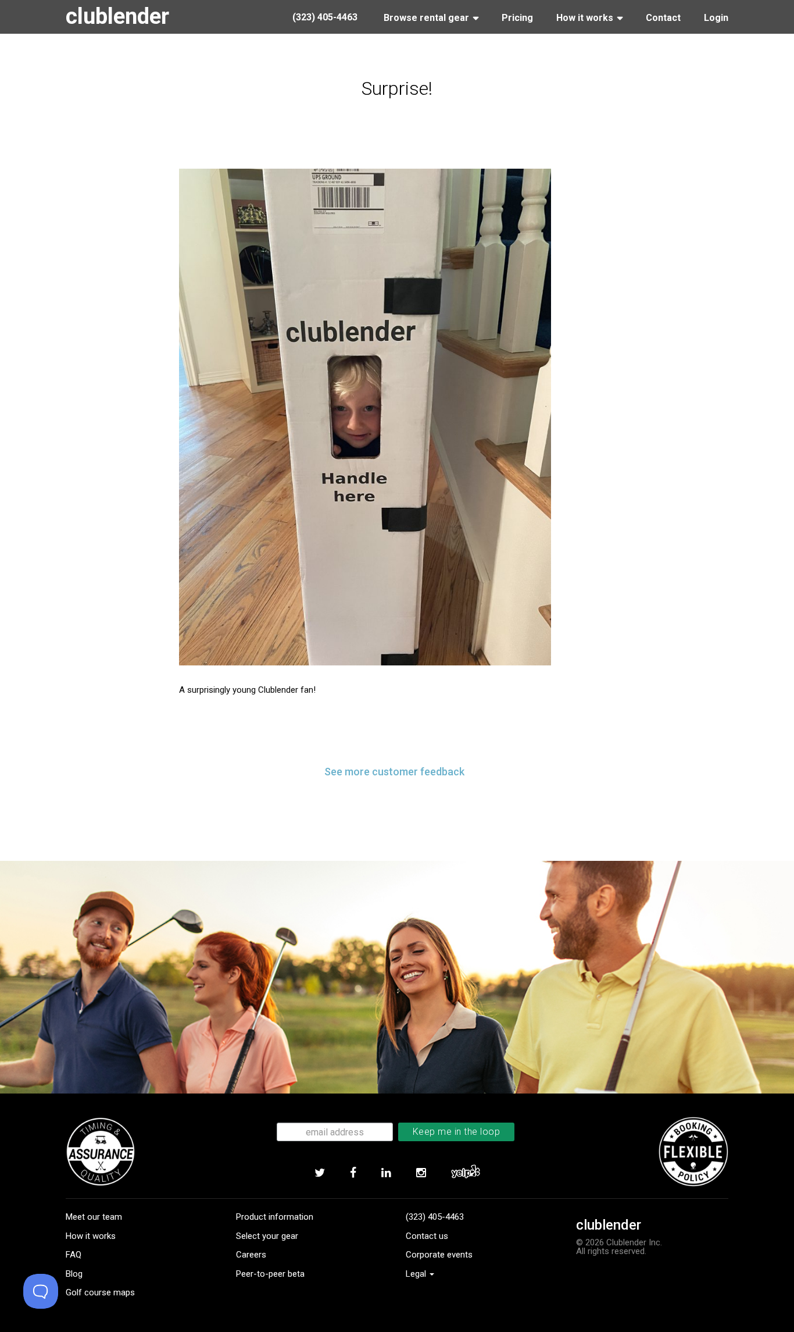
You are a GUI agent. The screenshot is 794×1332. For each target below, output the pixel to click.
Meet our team (94, 1217)
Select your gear (267, 1236)
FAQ (73, 1254)
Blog (74, 1274)
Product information (274, 1217)
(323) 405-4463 (435, 1217)
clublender (117, 16)
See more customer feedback (394, 771)
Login (716, 17)
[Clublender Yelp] (465, 1173)
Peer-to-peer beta (270, 1274)
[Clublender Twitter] (319, 1173)
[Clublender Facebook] (352, 1173)
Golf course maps (100, 1292)
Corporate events (439, 1254)
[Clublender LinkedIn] (386, 1173)
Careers (251, 1254)
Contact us (427, 1236)
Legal (417, 1274)
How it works (91, 1236)
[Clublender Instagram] (421, 1173)
